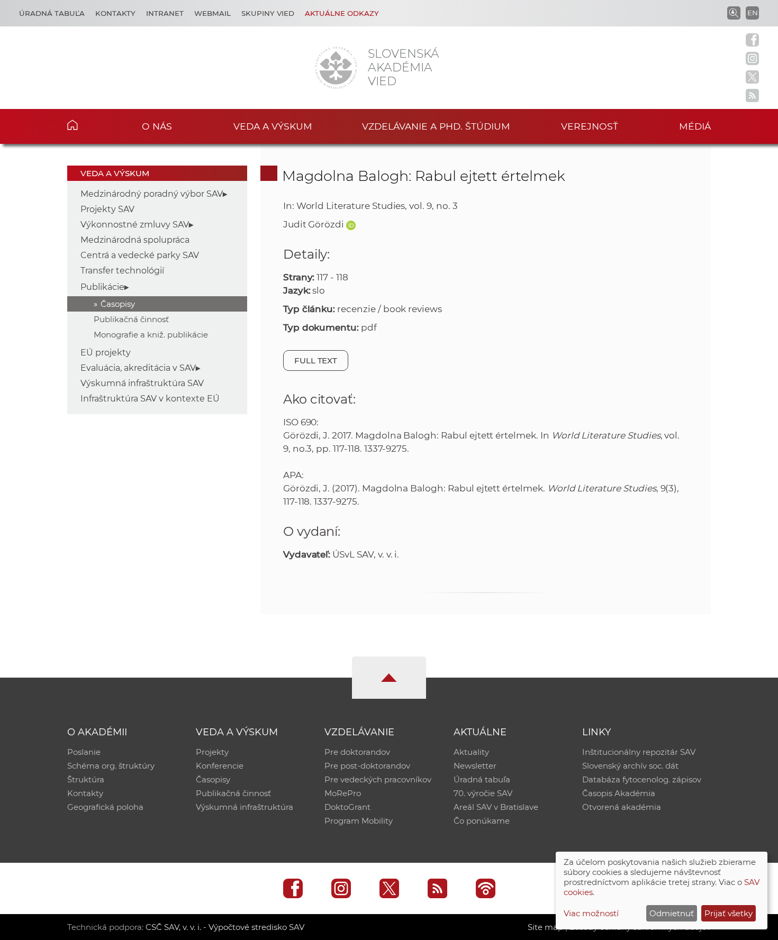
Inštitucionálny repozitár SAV (638, 752)
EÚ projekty (105, 353)
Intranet (165, 13)
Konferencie (219, 766)
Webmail (212, 13)
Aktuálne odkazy (342, 13)
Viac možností (591, 913)
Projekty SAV (107, 209)
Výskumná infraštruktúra (244, 807)
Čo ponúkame (482, 821)
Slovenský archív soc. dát (630, 766)
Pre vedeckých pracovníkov (377, 779)
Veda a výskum (272, 126)
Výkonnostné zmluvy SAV (134, 225)
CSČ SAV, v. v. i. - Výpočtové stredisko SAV (225, 927)
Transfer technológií (122, 271)
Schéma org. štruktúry (111, 766)
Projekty (212, 752)
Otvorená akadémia (621, 807)
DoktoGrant (347, 807)
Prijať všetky (728, 913)
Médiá (695, 126)
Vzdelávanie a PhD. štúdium (436, 126)
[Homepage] (336, 68)
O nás (157, 126)
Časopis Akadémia (618, 793)
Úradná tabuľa (52, 13)
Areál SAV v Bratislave (496, 807)
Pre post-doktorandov (367, 766)
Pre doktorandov (357, 752)
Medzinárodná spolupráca (134, 240)
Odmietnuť (671, 913)
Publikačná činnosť (131, 319)
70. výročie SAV (483, 793)
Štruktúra (85, 779)
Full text (316, 360)
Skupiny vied (267, 13)
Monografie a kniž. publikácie (151, 335)
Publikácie (102, 287)
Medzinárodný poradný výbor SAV (151, 194)
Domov (88, 125)
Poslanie (84, 752)
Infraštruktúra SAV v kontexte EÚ (150, 399)
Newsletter (475, 766)
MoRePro (342, 793)
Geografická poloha (105, 807)
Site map (545, 927)
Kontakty (115, 13)
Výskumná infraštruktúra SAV (142, 383)
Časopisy (118, 304)
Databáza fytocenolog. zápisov (641, 779)
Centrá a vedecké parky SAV (139, 255)
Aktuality (471, 752)
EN (752, 12)
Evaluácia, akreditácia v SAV (138, 368)
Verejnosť (589, 126)
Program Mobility (358, 821)
